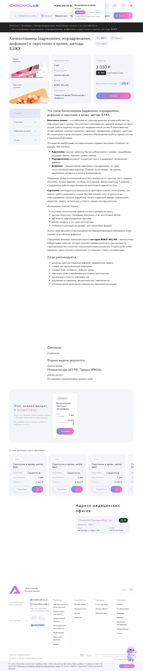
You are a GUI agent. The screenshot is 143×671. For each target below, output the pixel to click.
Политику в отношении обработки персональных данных (39, 666)
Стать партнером (102, 604)
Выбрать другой (95, 12)
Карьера (120, 617)
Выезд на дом (61, 15)
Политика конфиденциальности (20, 655)
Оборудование (122, 629)
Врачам (77, 613)
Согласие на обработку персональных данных (25, 658)
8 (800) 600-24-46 (63, 5)
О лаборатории (123, 609)
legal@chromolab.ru (44, 611)
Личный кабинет (80, 604)
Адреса (106, 15)
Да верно (80, 12)
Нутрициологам (80, 609)
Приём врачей (58, 632)
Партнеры (120, 613)
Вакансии (77, 617)
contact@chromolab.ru (41, 604)
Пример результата (17, 60)
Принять (127, 666)
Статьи (119, 633)
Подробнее (65, 431)
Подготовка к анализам (17, 86)
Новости (120, 604)
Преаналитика (101, 613)
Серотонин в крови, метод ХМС (28, 466)
